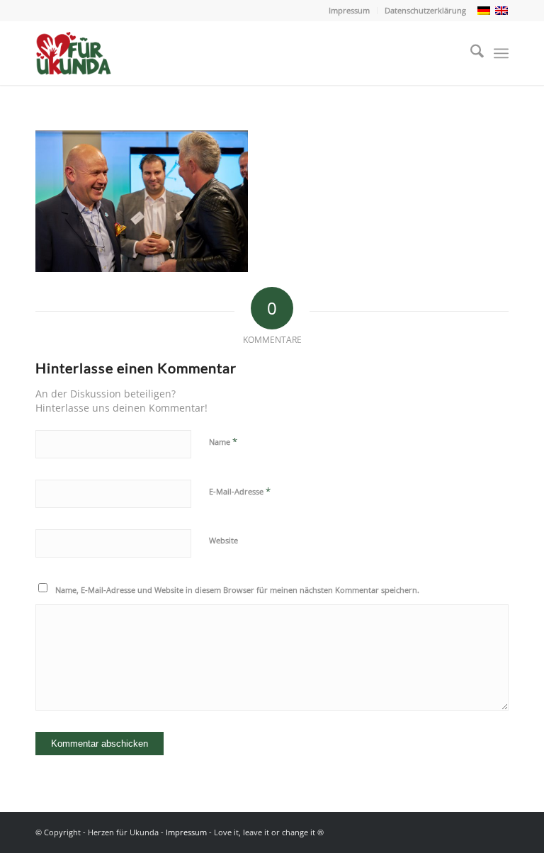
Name (223, 441)
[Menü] (501, 53)
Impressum (349, 10)
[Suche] (470, 53)
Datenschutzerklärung (425, 10)
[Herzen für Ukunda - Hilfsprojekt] (77, 53)
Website (223, 540)
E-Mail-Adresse (240, 491)
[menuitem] (350, 10)
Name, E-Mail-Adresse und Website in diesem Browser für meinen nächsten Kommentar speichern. (237, 589)
